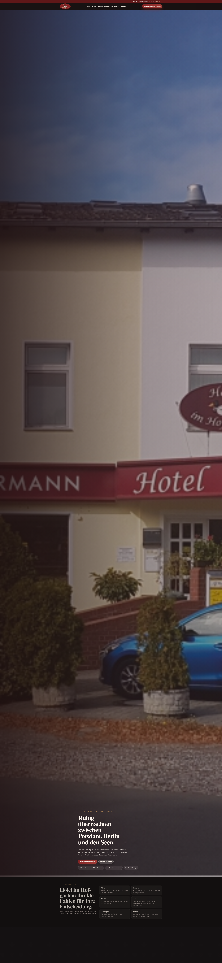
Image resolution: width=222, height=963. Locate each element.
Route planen (158, 1)
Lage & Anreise (108, 6)
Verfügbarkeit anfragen (152, 6)
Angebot (100, 6)
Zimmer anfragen (9, 959)
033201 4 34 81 (134, 1)
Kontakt (123, 6)
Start (88, 6)
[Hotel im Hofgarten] (65, 6)
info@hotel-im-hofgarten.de (146, 1)
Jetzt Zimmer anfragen (87, 862)
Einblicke (116, 6)
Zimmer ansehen (106, 862)
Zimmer (94, 6)
